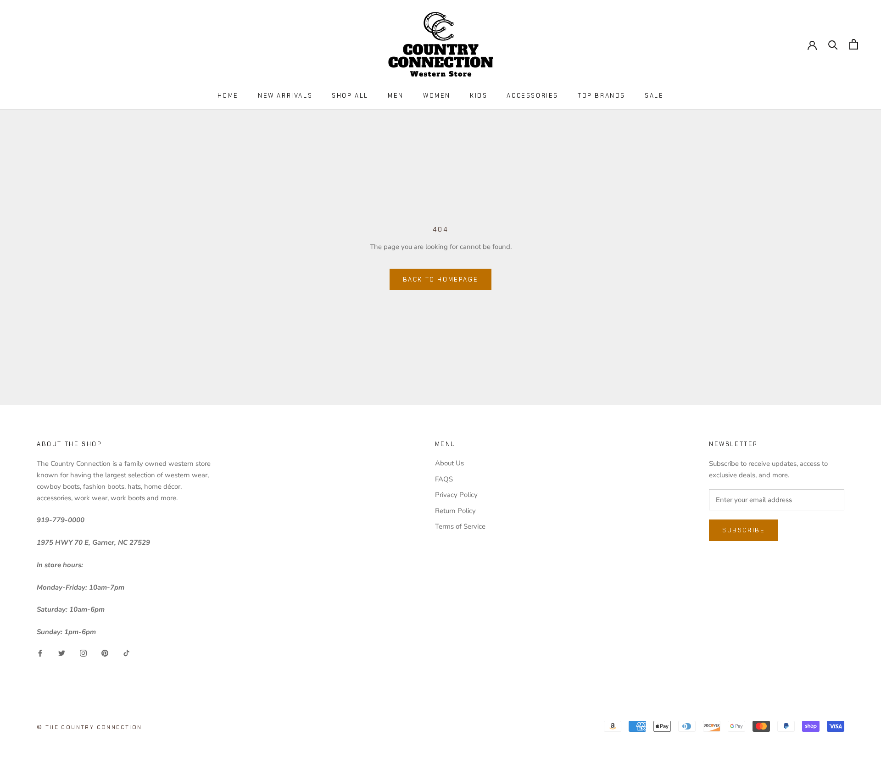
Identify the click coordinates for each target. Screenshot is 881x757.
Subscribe (743, 530)
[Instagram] (83, 652)
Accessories (532, 95)
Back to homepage (441, 279)
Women (437, 95)
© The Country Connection (89, 727)
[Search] (833, 44)
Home (228, 95)
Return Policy (455, 510)
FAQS (444, 479)
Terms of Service (460, 526)
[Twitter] (61, 652)
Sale (654, 95)
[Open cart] (853, 44)
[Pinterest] (104, 652)
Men (396, 95)
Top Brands (601, 95)
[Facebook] (40, 652)
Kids (478, 95)
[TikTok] (126, 652)
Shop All (350, 95)
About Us (449, 463)
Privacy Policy (456, 494)
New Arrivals (285, 95)
